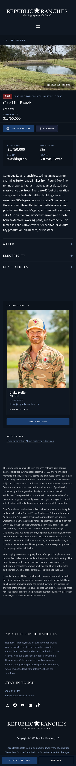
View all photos (61, 84)
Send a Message (38, 421)
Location (49, 128)
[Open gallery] (38, 67)
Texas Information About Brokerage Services (30, 440)
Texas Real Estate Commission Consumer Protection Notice (38, 747)
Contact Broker (20, 128)
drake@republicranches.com (25, 404)
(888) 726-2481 (12, 691)
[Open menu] (38, 26)
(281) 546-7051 (17, 400)
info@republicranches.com (19, 695)
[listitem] (38, 244)
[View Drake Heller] (38, 362)
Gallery (56, 760)
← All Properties (14, 40)
